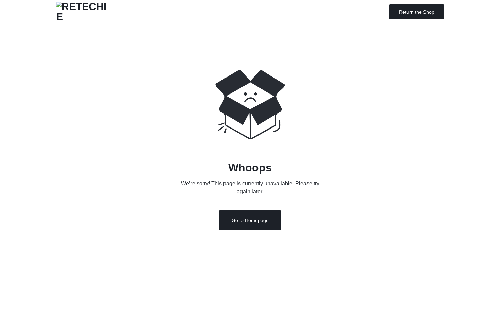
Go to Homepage (250, 220)
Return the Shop (416, 12)
